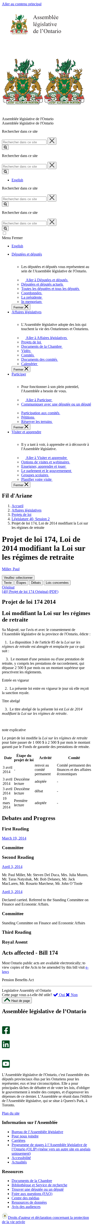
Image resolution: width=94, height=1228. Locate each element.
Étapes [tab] (21, 582)
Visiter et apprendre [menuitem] (26, 432)
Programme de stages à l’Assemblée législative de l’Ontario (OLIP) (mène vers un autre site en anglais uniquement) (51, 1149)
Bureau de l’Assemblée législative (37, 1132)
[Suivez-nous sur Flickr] (4, 1058)
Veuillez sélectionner (18, 577)
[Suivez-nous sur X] (4, 1038)
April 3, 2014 (12, 867)
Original (8, 587)
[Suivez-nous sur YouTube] (6, 1066)
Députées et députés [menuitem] (27, 254)
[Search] (5, 147)
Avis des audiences (26, 1207)
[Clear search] (51, 141)
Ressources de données (29, 1202)
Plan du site (11, 1113)
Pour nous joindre (25, 1136)
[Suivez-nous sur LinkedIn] (6, 1047)
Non (74, 995)
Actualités (19, 1162)
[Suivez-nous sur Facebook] (6, 1033)
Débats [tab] (36, 582)
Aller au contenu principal (21, 4)
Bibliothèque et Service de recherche (39, 1185)
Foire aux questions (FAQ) (32, 1194)
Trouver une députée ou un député (38, 1189)
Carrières (18, 1140)
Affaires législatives (26, 510)
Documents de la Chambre (32, 1181)
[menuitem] (46, 280)
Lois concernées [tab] (57, 582)
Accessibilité (21, 1158)
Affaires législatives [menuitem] (26, 312)
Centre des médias (25, 1198)
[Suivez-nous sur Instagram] (4, 1024)
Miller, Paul (11, 569)
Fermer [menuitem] (18, 307)
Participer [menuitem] (19, 374)
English (17, 180)
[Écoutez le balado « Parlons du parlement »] (4, 1053)
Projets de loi (21, 514)
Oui (62, 995)
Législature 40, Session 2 (31, 519)
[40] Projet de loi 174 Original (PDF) (30, 592)
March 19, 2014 (14, 838)
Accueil (17, 506)
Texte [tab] (8, 582)
